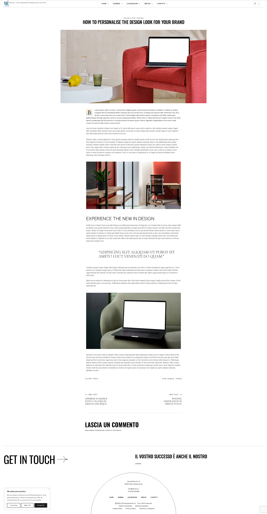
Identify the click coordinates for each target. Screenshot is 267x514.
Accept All (40, 505)
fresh (95, 379)
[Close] (48, 488)
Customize (13, 505)
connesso (97, 430)
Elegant (88, 379)
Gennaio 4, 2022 (129, 18)
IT (255, 4)
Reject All (27, 505)
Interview (140, 18)
